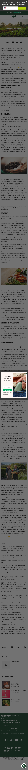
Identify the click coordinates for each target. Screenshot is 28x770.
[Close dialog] (26, 373)
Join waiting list (7, 390)
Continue (22, 8)
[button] (10, 8)
